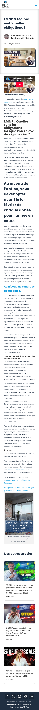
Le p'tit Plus (24, 707)
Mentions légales (13, 704)
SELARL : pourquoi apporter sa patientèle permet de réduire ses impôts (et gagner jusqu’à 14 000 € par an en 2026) (19, 589)
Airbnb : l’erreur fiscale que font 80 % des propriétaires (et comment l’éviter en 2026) (19, 673)
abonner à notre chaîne (16, 470)
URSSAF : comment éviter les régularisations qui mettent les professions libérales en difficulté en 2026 (18, 632)
